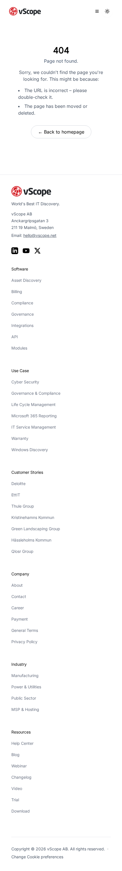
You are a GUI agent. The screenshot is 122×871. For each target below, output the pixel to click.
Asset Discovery (26, 280)
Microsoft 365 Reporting (34, 415)
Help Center (22, 743)
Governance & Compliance (35, 393)
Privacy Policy (24, 641)
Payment (19, 619)
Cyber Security (25, 381)
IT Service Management (33, 427)
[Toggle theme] (107, 11)
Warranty (19, 438)
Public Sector (23, 698)
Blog (15, 754)
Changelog (21, 777)
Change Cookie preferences (37, 856)
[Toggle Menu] (97, 11)
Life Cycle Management (33, 404)
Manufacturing (25, 675)
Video (16, 788)
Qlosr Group (22, 551)
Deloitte (18, 483)
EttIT (15, 494)
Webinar (19, 765)
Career (17, 607)
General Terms (24, 630)
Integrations (22, 325)
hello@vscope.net (39, 235)
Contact (18, 596)
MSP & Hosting (25, 709)
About (17, 585)
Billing (16, 291)
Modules (19, 348)
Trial (15, 799)
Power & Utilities (26, 686)
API (14, 336)
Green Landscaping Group (35, 528)
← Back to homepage (61, 132)
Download (20, 811)
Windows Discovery (29, 449)
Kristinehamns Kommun (32, 517)
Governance (22, 314)
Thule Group (22, 506)
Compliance (22, 302)
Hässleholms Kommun (31, 540)
